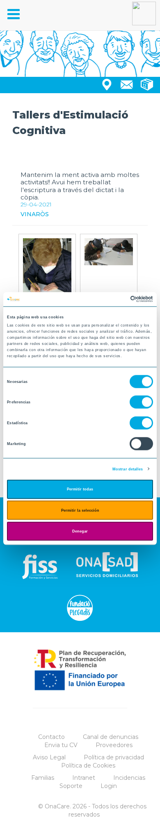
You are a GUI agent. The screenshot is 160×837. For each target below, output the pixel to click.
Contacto (51, 737)
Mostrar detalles (127, 469)
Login (109, 786)
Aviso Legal (49, 757)
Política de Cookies (88, 765)
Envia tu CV (61, 745)
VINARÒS (35, 214)
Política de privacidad (114, 757)
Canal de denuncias (110, 737)
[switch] (141, 402)
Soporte (70, 786)
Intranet (83, 777)
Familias (42, 777)
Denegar (80, 531)
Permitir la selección (80, 510)
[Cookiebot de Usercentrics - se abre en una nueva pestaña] (117, 299)
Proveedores (114, 745)
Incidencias (129, 777)
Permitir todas (80, 489)
